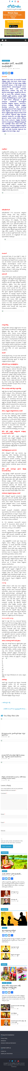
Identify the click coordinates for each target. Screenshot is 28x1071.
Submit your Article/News (7, 1053)
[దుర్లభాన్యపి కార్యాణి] (5, 946)
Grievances (3, 1040)
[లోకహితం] (2, 40)
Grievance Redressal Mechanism (8, 1043)
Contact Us (3, 1051)
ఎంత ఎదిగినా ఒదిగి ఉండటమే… (12, 874)
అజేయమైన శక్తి (5, 702)
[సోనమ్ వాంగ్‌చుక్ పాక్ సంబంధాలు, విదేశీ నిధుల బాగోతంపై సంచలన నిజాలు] (14, 762)
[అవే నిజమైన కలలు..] (5, 891)
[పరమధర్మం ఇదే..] (5, 898)
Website (3, 831)
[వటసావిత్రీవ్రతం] (5, 1012)
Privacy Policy (4, 1038)
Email (3, 822)
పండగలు (4, 983)
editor (11, 68)
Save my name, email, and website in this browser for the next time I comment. (12, 841)
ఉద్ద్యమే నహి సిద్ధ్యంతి (15, 954)
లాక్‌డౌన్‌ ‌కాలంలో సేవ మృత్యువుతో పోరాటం (15, 709)
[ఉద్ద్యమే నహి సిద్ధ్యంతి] (5, 954)
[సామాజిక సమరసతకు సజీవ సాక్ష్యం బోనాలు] (5, 1005)
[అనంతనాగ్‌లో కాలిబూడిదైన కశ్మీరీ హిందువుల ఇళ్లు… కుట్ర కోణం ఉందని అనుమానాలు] (14, 740)
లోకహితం (14, 6)
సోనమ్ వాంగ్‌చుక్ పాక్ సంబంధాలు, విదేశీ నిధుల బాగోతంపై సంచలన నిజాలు (14, 777)
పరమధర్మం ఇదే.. (14, 899)
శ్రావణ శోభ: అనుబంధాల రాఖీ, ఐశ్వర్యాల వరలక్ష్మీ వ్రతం (11, 986)
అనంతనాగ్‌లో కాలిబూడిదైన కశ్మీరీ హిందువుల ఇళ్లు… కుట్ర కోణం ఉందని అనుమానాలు (13, 756)
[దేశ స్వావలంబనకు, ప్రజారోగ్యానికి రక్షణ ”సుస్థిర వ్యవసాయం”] (14, 719)
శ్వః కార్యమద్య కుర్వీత (9, 930)
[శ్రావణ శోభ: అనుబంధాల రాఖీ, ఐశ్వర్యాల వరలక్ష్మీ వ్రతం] (14, 967)
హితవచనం (4, 871)
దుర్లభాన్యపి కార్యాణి (15, 947)
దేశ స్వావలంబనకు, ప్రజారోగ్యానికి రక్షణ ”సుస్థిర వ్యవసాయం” (13, 734)
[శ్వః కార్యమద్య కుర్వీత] (14, 912)
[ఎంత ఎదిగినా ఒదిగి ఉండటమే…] (14, 855)
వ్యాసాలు (9, 983)
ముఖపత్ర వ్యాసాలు (6, 60)
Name (3, 814)
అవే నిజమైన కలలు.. (15, 892)
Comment (4, 793)
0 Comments (17, 68)
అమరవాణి (4, 927)
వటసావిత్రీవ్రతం (14, 1013)
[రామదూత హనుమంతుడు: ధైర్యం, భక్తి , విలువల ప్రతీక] (5, 1020)
